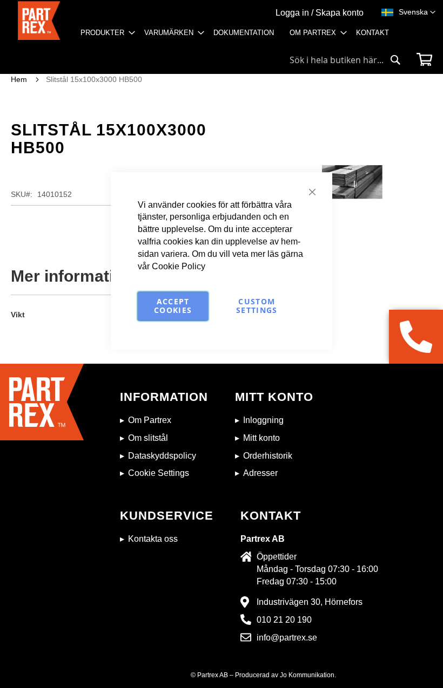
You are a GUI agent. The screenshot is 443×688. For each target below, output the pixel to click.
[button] (417, 12)
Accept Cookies (173, 305)
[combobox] (345, 60)
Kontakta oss (153, 538)
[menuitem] (104, 33)
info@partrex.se (287, 637)
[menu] (238, 36)
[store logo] (39, 24)
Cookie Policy (178, 266)
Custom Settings (257, 305)
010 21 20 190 (284, 619)
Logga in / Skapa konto (320, 12)
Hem (19, 79)
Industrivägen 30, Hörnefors (310, 602)
